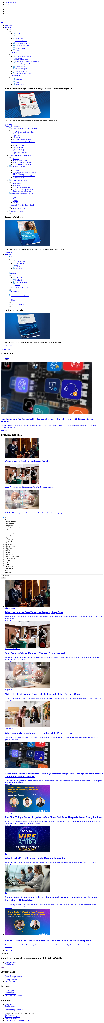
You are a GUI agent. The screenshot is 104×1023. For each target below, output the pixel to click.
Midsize (18, 82)
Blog (13, 300)
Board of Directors (21, 282)
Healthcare (18, 33)
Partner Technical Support (13, 976)
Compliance (9, 526)
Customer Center (10, 2)
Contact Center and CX (12, 528)
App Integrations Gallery (23, 73)
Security (7, 562)
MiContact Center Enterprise (22, 164)
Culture (7, 530)
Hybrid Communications (23, 56)
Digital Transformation (12, 534)
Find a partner (9, 992)
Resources (8, 254)
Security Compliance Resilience (25, 64)
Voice (7, 570)
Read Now (8, 124)
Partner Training (10, 990)
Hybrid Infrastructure (11, 542)
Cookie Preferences (11, 1018)
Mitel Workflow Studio (20, 160)
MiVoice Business (19, 145)
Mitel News (8, 548)
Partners (7, 4)
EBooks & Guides (21, 261)
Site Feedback (9, 1015)
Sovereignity (9, 566)
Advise (15, 197)
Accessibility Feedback (12, 1017)
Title (2, 575)
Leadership (19, 280)
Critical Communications (19, 180)
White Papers (19, 263)
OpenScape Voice (18, 147)
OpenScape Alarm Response (22, 191)
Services (7, 564)
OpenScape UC (18, 136)
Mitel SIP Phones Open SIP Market (24, 172)
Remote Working (20, 66)
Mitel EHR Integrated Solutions (23, 189)
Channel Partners (10, 522)
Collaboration (9, 524)
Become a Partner (10, 994)
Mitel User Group (10, 981)
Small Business (20, 84)
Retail (17, 50)
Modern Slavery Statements (14, 1010)
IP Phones (16, 170)
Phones (7, 552)
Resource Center (16, 257)
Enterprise (18, 80)
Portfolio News (10, 554)
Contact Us (8, 1004)
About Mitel (19, 277)
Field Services (19, 38)
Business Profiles (14, 75)
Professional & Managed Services (22, 193)
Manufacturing (20, 48)
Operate (15, 201)
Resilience (8, 560)
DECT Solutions (18, 174)
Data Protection (10, 1006)
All (6, 517)
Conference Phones (19, 178)
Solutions (8, 27)
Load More (8, 950)
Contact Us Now (10, 962)
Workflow (8, 572)
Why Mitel (8, 25)
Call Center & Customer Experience (27, 61)
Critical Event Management (22, 187)
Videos (17, 266)
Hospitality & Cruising (22, 45)
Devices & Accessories (18, 167)
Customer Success (11, 532)
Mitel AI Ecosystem (21, 59)
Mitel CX (16, 159)
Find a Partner (9, 964)
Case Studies (15, 291)
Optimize (16, 202)
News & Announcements (19, 287)
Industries (12, 29)
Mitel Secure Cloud (19, 209)
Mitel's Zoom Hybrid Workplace (23, 132)
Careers (17, 285)
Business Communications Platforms (23, 142)
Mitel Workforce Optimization (22, 162)
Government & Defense (23, 43)
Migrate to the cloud (21, 71)
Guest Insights (9, 540)
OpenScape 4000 (18, 149)
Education (18, 36)
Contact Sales (5, 349)
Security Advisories (17, 304)
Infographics (19, 268)
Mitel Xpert (16, 184)
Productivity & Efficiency (13, 556)
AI (6, 520)
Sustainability (9, 568)
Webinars (18, 271)
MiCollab (16, 134)
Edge (6, 538)
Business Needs (14, 52)
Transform (16, 199)
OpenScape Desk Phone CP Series (24, 176)
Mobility (7, 550)
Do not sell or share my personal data (17, 1020)
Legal (7, 1008)
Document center (10, 978)
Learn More (8, 252)
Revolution (16, 185)
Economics (8, 536)
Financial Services (21, 41)
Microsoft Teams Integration (22, 139)
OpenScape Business (20, 153)
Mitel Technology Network (13, 995)
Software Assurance (17, 211)
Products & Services (11, 126)
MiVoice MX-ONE (19, 151)
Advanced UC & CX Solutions (21, 155)
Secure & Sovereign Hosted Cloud (22, 205)
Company (14, 273)
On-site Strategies (21, 69)
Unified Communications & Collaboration (24, 128)
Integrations (8, 544)
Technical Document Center (20, 296)
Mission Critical (10, 546)
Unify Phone (17, 137)
